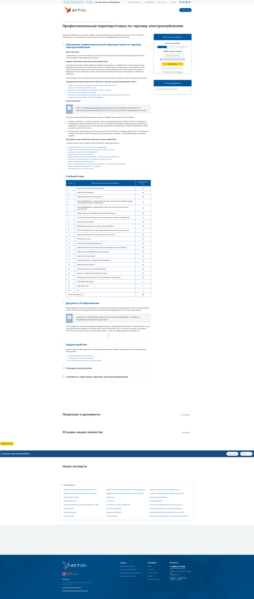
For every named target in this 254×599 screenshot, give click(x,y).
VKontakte (173, 577)
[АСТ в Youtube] (190, 2)
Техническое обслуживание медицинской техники (166, 493)
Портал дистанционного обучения (73, 2)
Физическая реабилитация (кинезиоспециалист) (166, 505)
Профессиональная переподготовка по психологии (166, 512)
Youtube (179, 579)
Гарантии (150, 576)
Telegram (172, 579)
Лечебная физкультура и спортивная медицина (165, 508)
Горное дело (110, 497)
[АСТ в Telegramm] (187, 2)
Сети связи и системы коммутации (118, 505)
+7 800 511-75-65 (150, 2)
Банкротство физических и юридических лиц (164, 490)
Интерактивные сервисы (127, 576)
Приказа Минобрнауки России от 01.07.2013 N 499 (104, 108)
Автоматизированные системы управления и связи (81, 505)
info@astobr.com (175, 575)
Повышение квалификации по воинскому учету (79, 490)
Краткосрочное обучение (127, 566)
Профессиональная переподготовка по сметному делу (124, 493)
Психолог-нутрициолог (114, 508)
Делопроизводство (155, 501)
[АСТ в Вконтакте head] (181, 2)
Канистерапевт (68, 516)
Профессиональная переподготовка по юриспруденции (125, 490)
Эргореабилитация (69, 512)
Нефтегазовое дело (69, 501)
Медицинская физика (113, 512)
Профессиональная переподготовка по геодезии (80, 493)
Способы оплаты (152, 573)
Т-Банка (180, 72)
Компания (152, 563)
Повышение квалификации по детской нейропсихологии (168, 516)
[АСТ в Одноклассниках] (184, 2)
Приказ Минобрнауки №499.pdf (167, 89)
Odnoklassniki (182, 577)
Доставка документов (154, 579)
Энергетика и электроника (158, 497)
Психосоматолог (111, 516)
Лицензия (89, 2)
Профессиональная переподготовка (131, 573)
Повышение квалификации (128, 569)
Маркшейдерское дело (71, 497)
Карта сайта (66, 579)
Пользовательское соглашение (72, 587)
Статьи (150, 566)
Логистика (109, 501)
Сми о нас (150, 569)
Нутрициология (68, 508)
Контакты (174, 563)
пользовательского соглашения (178, 58)
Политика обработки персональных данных (75, 591)
